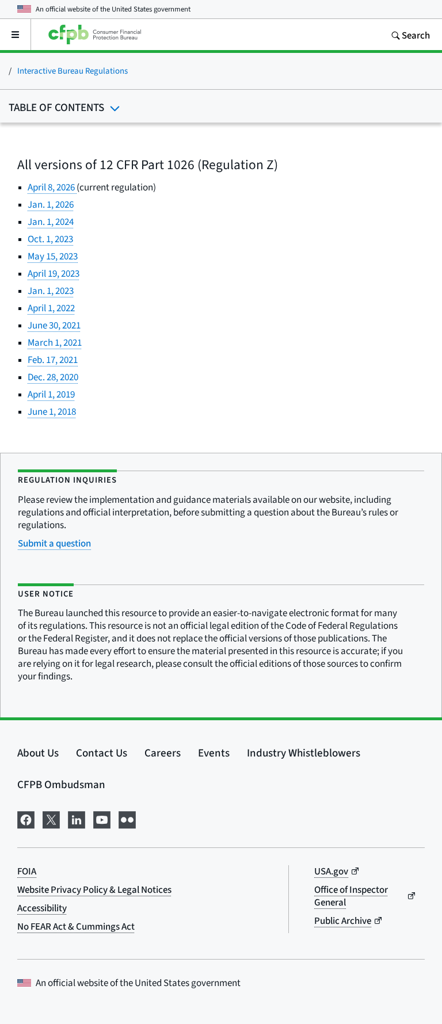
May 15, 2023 (53, 256)
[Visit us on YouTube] (101, 818)
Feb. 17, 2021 (53, 360)
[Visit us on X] (51, 818)
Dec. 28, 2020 (53, 377)
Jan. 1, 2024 (51, 222)
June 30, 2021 (54, 325)
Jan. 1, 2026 (51, 204)
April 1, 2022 (51, 308)
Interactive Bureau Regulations (72, 70)
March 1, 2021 (55, 342)
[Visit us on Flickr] (127, 818)
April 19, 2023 (53, 273)
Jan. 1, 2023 (51, 291)
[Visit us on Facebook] (26, 818)
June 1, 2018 (52, 412)
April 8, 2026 (52, 187)
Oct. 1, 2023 (50, 239)
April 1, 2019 (51, 394)
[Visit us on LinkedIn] (76, 818)
